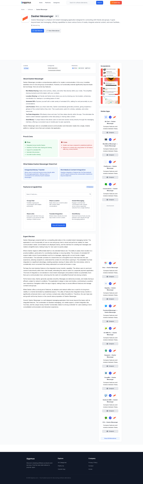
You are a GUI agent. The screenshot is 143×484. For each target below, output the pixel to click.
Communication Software (54, 70)
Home (40, 2)
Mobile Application (52, 68)
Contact (90, 466)
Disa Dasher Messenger (110, 267)
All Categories (62, 462)
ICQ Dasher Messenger (110, 422)
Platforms (48, 2)
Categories (56, 2)
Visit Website (39, 30)
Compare (111, 132)
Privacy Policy (92, 462)
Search (99, 2)
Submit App (116, 2)
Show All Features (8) (58, 225)
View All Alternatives (110, 438)
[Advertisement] (71, 47)
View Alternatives (53, 30)
